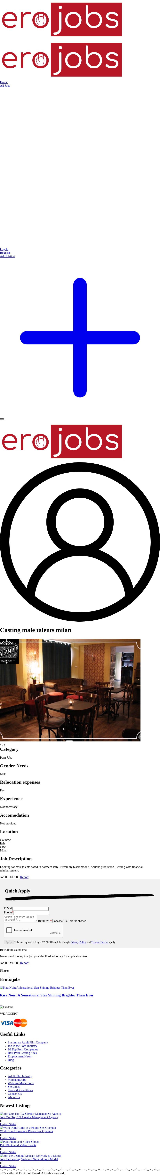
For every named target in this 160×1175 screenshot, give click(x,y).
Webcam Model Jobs (21, 1083)
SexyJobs (14, 1086)
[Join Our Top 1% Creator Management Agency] (30, 1113)
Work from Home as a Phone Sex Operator (26, 1131)
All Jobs (5, 85)
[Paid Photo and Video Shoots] (19, 1141)
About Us (14, 1097)
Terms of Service (100, 942)
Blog (11, 1060)
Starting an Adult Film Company (28, 1042)
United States (8, 1124)
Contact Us (15, 1093)
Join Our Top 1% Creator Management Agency (29, 1117)
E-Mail (8, 908)
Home (4, 82)
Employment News (20, 1056)
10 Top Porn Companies (23, 1049)
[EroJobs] (62, 38)
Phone (8, 912)
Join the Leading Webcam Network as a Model (29, 1159)
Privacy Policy (78, 942)
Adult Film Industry (20, 1076)
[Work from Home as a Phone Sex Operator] (28, 1127)
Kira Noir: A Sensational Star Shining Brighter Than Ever (46, 995)
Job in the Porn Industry (22, 1046)
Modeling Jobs (17, 1079)
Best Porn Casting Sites (22, 1053)
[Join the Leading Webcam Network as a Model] (30, 1155)
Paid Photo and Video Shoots (18, 1145)
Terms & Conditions (20, 1090)
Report (24, 877)
